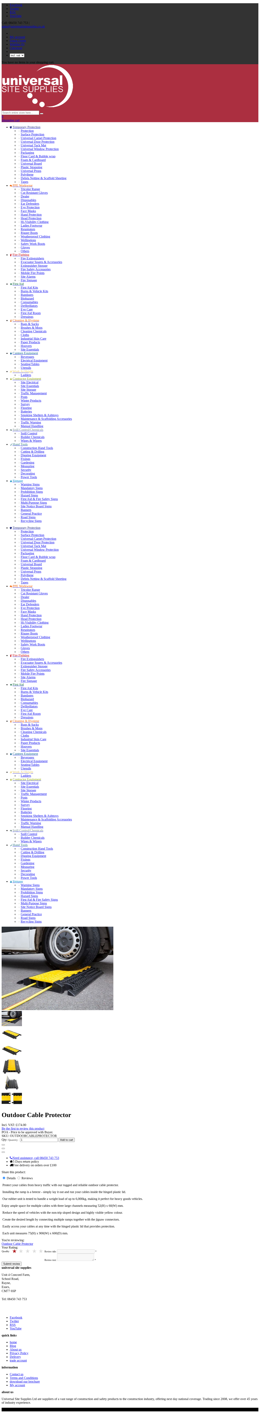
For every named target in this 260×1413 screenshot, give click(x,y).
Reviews (27, 1178)
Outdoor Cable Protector (17, 1243)
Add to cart (66, 1139)
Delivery (15, 1357)
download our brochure (25, 1381)
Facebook (16, 5)
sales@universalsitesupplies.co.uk (23, 26)
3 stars (28, 1251)
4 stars (21, 1251)
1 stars (41, 1251)
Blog (13, 1346)
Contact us (16, 1374)
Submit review (11, 1263)
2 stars (34, 1251)
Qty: (4, 1139)
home (13, 1342)
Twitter (14, 8)
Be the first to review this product (23, 1128)
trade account (18, 1360)
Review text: (50, 1260)
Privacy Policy (19, 1353)
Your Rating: (10, 1247)
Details (11, 1178)
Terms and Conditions (24, 1378)
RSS (13, 12)
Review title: (50, 1251)
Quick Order (18, 40)
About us (16, 1349)
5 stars (14, 1251)
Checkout (16, 48)
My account (17, 37)
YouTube (16, 16)
